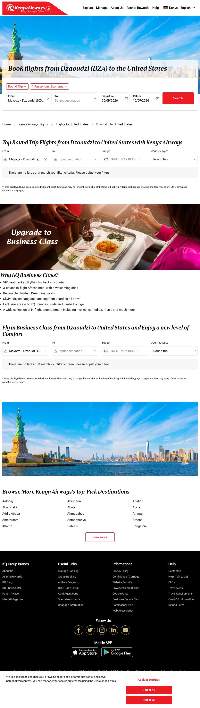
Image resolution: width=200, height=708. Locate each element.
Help (155, 8)
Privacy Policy (120, 570)
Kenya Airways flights (33, 124)
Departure (108, 96)
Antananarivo (76, 520)
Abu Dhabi (9, 507)
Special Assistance (69, 599)
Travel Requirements (180, 593)
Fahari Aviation (11, 593)
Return (137, 96)
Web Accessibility (122, 610)
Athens (137, 520)
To (56, 96)
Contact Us (174, 570)
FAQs (171, 582)
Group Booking (67, 576)
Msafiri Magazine (12, 599)
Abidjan (138, 501)
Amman (138, 513)
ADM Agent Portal (68, 593)
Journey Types (159, 151)
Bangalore (140, 526)
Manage (102, 8)
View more (100, 537)
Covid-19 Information (181, 599)
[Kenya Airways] (78, 630)
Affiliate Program (68, 582)
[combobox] (27, 100)
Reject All (149, 690)
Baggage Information (71, 604)
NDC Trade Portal (68, 587)
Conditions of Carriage (125, 576)
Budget (106, 151)
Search (178, 98)
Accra (136, 507)
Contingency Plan (122, 604)
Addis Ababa (11, 513)
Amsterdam (10, 520)
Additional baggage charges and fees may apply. (145, 187)
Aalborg (7, 501)
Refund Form (176, 604)
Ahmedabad (75, 513)
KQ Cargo (8, 582)
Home (6, 124)
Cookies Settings (149, 679)
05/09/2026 (110, 100)
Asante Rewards (138, 8)
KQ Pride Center (11, 587)
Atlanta (7, 526)
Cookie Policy (120, 593)
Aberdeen (74, 501)
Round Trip (15, 86)
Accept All (149, 700)
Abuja (71, 507)
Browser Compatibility (125, 587)
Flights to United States (72, 124)
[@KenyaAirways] (90, 630)
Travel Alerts (175, 587)
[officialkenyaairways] (102, 630)
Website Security (122, 582)
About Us (117, 8)
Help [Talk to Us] (178, 576)
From (11, 96)
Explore (88, 8)
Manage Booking (68, 570)
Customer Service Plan (125, 599)
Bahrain (72, 526)
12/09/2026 (141, 100)
